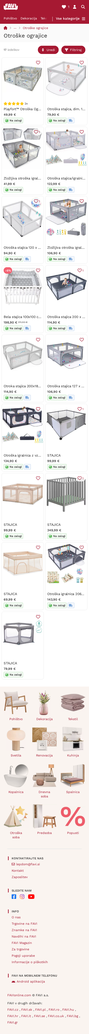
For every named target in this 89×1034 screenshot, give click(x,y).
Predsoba (44, 833)
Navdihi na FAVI (24, 936)
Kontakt (18, 870)
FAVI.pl (41, 1009)
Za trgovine (20, 949)
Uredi (51, 50)
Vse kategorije (68, 18)
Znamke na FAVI (24, 930)
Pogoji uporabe (23, 955)
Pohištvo (10, 18)
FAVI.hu (68, 1009)
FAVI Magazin (22, 943)
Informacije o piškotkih (30, 962)
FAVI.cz (13, 1009)
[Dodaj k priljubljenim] (38, 62)
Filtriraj (76, 50)
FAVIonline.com (19, 995)
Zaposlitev (20, 877)
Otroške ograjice (35, 28)
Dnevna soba (44, 794)
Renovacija (44, 755)
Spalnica (73, 792)
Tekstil (45, 18)
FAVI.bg (73, 1016)
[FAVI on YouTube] (31, 896)
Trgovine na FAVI (24, 923)
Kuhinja (73, 755)
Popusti (73, 833)
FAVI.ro (54, 1009)
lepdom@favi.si (28, 864)
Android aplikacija (31, 981)
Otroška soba (16, 835)
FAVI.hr (13, 1016)
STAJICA (53, 455)
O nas (16, 917)
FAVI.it (26, 1016)
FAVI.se (40, 1016)
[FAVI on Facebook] (14, 896)
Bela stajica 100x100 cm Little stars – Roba (38, 317)
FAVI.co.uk (56, 1016)
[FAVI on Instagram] (22, 896)
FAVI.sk (27, 1009)
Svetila (16, 755)
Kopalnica (16, 792)
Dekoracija (29, 18)
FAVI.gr (12, 1022)
